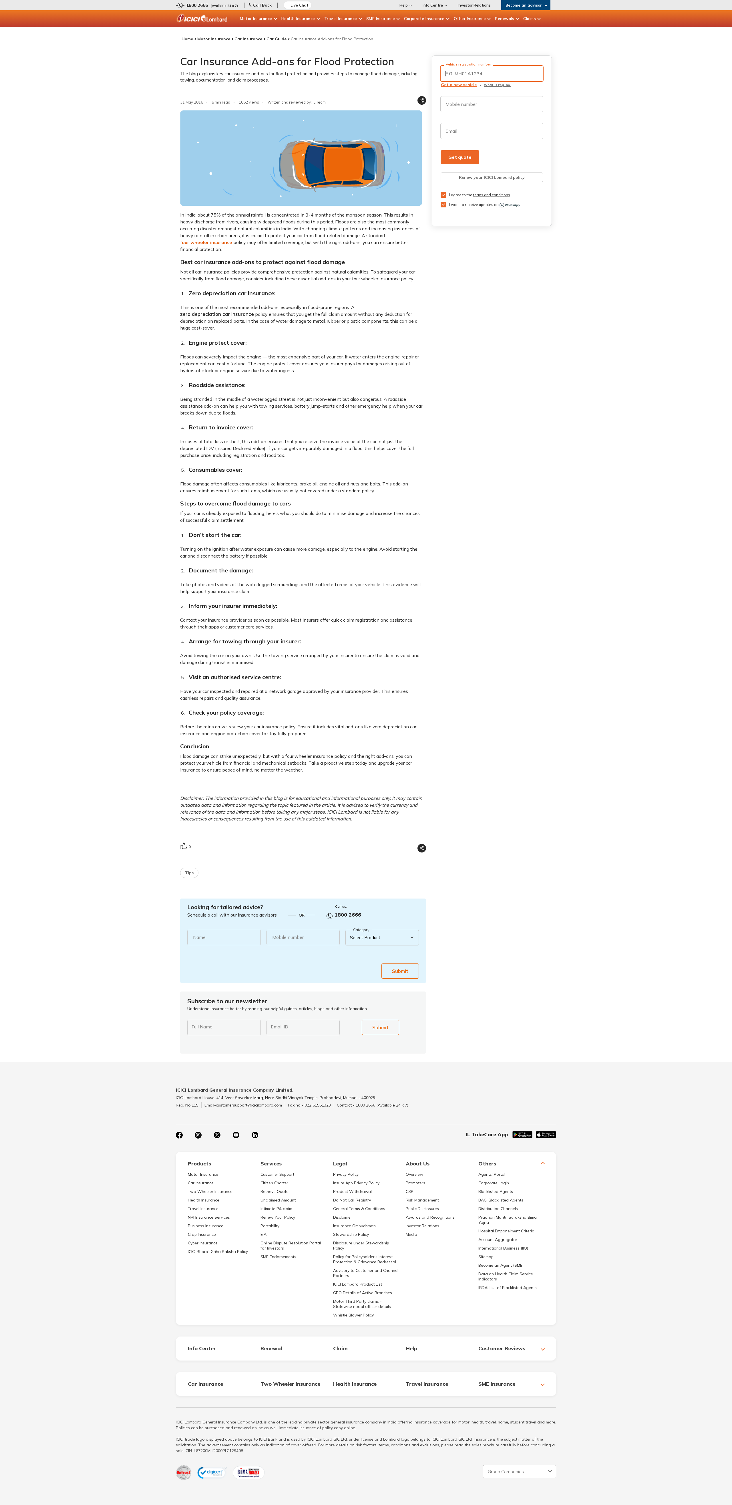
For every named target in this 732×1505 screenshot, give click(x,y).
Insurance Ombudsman (354, 1225)
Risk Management (422, 1200)
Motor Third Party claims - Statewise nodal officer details (362, 1304)
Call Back (262, 5)
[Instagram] (198, 1135)
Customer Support (277, 1174)
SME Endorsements (278, 1256)
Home (187, 38)
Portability (269, 1225)
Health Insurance (298, 18)
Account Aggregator (497, 1239)
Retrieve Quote (274, 1191)
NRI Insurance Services (209, 1217)
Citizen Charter (274, 1182)
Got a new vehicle (459, 84)
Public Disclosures (422, 1208)
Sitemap (486, 1256)
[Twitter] (217, 1135)
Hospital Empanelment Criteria (506, 1231)
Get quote (460, 157)
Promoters (415, 1182)
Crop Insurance (202, 1234)
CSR (409, 1191)
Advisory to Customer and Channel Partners (365, 1273)
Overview (414, 1174)
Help (403, 5)
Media (411, 1234)
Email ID (279, 1027)
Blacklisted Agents (495, 1191)
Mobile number (288, 937)
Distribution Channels (498, 1208)
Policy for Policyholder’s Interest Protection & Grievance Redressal (364, 1259)
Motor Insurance (256, 18)
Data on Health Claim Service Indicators (505, 1276)
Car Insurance (248, 38)
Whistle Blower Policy (353, 1315)
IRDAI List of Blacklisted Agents (507, 1287)
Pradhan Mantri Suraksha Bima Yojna (507, 1220)
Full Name (202, 1027)
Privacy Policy (346, 1174)
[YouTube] (235, 1135)
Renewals (504, 18)
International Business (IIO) (503, 1248)
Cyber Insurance (203, 1243)
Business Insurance (205, 1225)
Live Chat (300, 5)
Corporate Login (493, 1182)
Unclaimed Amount (278, 1200)
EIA (263, 1234)
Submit (400, 971)
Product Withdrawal (352, 1191)
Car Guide (276, 38)
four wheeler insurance (206, 242)
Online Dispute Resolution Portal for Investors (290, 1245)
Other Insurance (470, 18)
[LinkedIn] (254, 1135)
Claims (529, 18)
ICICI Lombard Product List (357, 1284)
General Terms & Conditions (359, 1208)
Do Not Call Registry (352, 1200)
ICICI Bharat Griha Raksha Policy (218, 1251)
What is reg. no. (497, 85)
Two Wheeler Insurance (210, 1191)
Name (199, 937)
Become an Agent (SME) (501, 1265)
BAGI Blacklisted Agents (500, 1200)
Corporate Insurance (424, 18)
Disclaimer (342, 1217)
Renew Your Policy (277, 1217)
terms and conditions (491, 195)
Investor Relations (474, 5)
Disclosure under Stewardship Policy (361, 1245)
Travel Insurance (340, 18)
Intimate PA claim (276, 1208)
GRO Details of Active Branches (362, 1292)
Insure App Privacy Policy (356, 1182)
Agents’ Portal (491, 1174)
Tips (189, 872)
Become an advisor (524, 5)
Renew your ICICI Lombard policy (492, 177)
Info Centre (433, 5)
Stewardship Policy (351, 1234)
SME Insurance (380, 18)
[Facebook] (179, 1135)
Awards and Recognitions (430, 1217)
